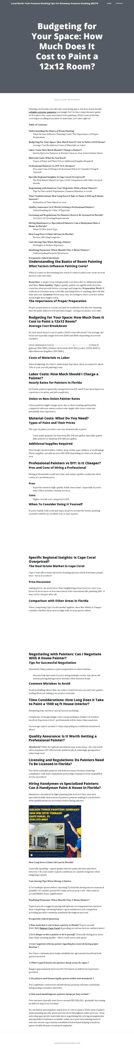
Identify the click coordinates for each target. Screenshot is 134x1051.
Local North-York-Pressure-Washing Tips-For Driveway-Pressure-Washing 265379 (54, 3)
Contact (119, 3)
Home (109, 3)
